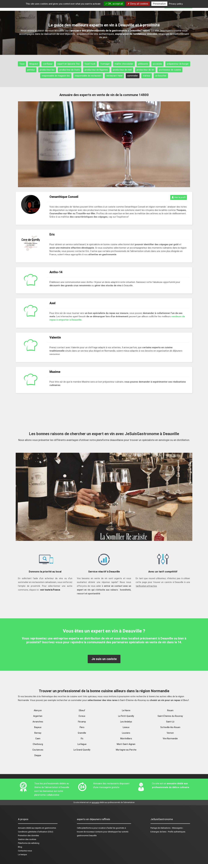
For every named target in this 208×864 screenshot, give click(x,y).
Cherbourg (38, 744)
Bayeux (37, 727)
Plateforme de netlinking (28, 843)
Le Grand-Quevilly (82, 750)
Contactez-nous (25, 851)
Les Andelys (126, 721)
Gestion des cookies (27, 839)
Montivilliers (126, 738)
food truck (90, 63)
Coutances (37, 750)
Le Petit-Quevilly (126, 716)
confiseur (48, 63)
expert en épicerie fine (68, 63)
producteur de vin (145, 69)
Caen (37, 738)
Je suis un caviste (104, 659)
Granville (82, 733)
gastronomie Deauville (87, 835)
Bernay (37, 733)
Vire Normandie (170, 738)
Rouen (170, 710)
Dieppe (37, 755)
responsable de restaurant (88, 75)
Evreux (82, 716)
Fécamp (82, 721)
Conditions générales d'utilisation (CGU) (35, 832)
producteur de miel (122, 69)
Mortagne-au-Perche (126, 750)
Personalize (159, 3)
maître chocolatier (124, 63)
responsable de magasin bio (56, 75)
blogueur (33, 63)
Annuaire (22, 828)
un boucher (160, 75)
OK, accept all (115, 3)
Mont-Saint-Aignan (126, 744)
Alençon (38, 710)
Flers (82, 727)
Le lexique (22, 854)
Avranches (38, 721)
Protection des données (28, 835)
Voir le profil (179, 197)
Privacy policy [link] (176, 3)
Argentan (37, 716)
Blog (20, 847)
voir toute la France (50, 590)
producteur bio (47, 69)
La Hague (82, 744)
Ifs (82, 738)
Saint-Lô (170, 721)
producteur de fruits (69, 69)
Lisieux (126, 727)
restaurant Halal (114, 75)
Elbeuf (82, 710)
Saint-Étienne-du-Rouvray (170, 716)
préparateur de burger (178, 63)
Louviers (126, 733)
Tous (22, 63)
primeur (31, 69)
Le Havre (126, 710)
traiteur (146, 75)
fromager (105, 63)
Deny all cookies (139, 3)
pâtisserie (143, 63)
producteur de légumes (96, 69)
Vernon (170, 733)
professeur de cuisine (170, 69)
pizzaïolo (157, 63)
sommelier (132, 75)
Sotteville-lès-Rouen (170, 727)
